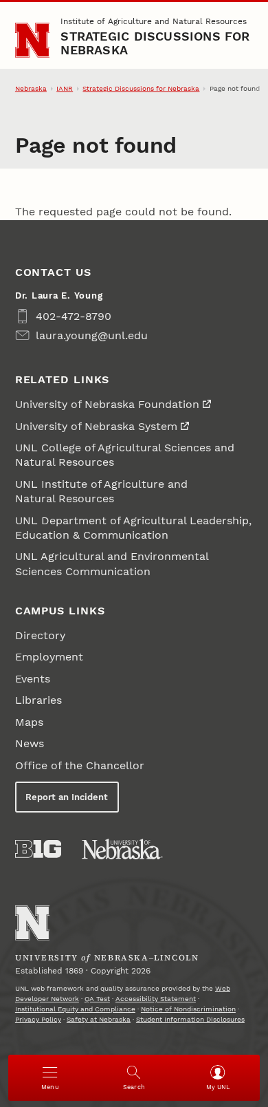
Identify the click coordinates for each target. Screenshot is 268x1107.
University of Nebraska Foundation (107, 404)
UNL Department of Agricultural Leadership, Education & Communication (133, 527)
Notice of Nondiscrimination (188, 1009)
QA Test (97, 998)
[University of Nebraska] (122, 849)
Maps (29, 722)
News (29, 743)
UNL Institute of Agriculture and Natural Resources (101, 491)
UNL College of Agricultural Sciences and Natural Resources (124, 455)
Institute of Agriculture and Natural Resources (153, 21)
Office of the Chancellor (79, 765)
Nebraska (31, 88)
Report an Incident (66, 797)
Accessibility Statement (155, 998)
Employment (49, 656)
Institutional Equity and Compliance (75, 1009)
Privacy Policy (38, 1019)
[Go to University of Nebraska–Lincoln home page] (32, 40)
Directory (40, 635)
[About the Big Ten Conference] (38, 849)
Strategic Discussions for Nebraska (154, 43)
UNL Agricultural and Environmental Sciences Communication (111, 563)
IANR (64, 88)
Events (32, 678)
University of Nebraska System (96, 426)
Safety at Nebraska (99, 1019)
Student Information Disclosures (190, 1019)
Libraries (38, 700)
